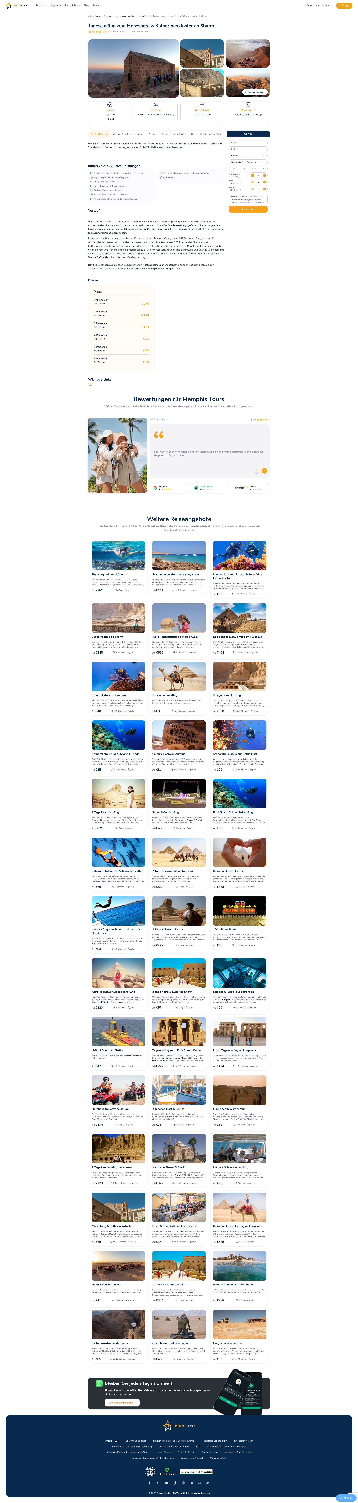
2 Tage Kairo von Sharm (167, 929)
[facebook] (150, 1483)
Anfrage (344, 5)
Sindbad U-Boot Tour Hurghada (233, 992)
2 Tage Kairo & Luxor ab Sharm (172, 992)
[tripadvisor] (207, 1483)
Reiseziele (71, 5)
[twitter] (157, 1483)
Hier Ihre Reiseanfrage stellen (174, 1446)
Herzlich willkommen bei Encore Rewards (173, 1440)
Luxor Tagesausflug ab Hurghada (234, 1050)
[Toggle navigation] (30, 5)
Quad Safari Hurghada (106, 1284)
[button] (312, 5)
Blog (86, 5)
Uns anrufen (346, 1498)
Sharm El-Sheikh (98, 257)
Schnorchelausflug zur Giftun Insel (235, 754)
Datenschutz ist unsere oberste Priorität (226, 1446)
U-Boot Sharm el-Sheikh (107, 1050)
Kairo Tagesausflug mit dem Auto (113, 992)
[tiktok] (175, 1483)
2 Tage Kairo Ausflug (105, 812)
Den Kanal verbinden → (122, 1402)
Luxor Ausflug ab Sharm (107, 637)
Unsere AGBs (112, 1440)
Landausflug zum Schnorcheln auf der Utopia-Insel (116, 931)
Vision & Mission (186, 1452)
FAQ (198, 1446)
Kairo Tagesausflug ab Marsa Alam (175, 637)
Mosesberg (180, 225)
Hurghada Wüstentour (227, 1343)
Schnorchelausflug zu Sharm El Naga (115, 754)
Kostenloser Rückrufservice (238, 1452)
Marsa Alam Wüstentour (229, 1109)
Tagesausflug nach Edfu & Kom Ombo (176, 1050)
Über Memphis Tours (136, 1440)
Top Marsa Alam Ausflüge (169, 1284)
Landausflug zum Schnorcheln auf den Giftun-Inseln (237, 576)
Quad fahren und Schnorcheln (171, 1343)
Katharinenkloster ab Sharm (110, 1343)
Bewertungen (179, 134)
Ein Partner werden (243, 1440)
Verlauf (152, 134)
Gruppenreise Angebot (192, 1458)
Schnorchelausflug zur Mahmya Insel (176, 574)
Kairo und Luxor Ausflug (229, 871)
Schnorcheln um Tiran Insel (109, 695)
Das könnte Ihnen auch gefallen (206, 134)
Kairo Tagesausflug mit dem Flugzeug (237, 637)
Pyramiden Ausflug (164, 695)
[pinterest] (183, 1483)
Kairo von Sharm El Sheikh (169, 1167)
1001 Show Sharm (225, 929)
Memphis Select (218, 1458)
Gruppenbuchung (209, 1452)
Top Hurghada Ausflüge (107, 574)
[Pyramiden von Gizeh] (110, 1002)
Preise (164, 134)
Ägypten (56, 5)
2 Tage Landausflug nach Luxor (112, 1167)
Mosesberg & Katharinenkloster (112, 1226)
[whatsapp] (199, 1483)
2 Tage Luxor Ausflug (227, 695)
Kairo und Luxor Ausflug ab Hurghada (237, 1226)
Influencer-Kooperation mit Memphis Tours (128, 1452)
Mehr (96, 5)
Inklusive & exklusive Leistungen (128, 134)
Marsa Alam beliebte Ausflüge (233, 1284)
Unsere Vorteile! (163, 1452)
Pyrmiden (105, 1002)
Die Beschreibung (99, 134)
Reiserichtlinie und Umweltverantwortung (132, 1446)
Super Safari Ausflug (165, 812)
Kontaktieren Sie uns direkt (214, 1440)
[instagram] (191, 1483)
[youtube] (166, 1483)
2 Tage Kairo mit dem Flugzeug (172, 871)
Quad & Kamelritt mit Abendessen (174, 1226)
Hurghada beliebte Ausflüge (110, 1109)
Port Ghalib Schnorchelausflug (233, 812)
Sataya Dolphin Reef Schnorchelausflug (117, 871)
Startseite (41, 5)
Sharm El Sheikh (131, 1055)
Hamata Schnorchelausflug (230, 1167)
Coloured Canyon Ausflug (168, 754)
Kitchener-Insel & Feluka (168, 1109)
